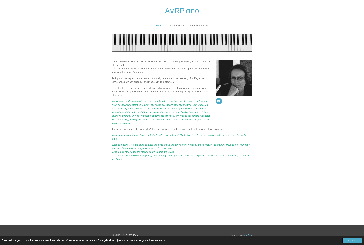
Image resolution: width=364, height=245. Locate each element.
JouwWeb (247, 235)
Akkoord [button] (352, 240)
